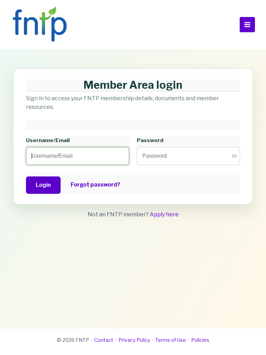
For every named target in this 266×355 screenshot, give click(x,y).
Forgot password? (95, 184)
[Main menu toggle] (247, 24)
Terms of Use (170, 340)
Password (150, 140)
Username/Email (48, 140)
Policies (200, 340)
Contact (103, 340)
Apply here (164, 214)
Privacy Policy (134, 340)
